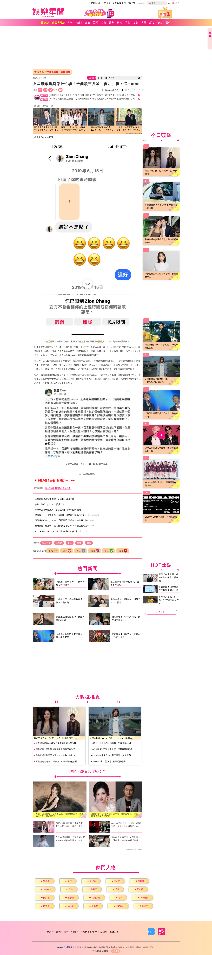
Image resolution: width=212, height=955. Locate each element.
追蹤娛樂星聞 (119, 3)
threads (141, 3)
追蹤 (93, 551)
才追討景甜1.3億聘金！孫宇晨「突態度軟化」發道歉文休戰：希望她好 (114, 815)
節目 (160, 22)
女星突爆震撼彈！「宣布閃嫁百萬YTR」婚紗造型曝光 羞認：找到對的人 (70, 839)
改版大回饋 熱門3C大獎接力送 (50, 504)
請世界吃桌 (59, 22)
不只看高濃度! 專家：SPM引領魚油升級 (169, 599)
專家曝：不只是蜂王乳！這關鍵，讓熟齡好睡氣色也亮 (60, 515)
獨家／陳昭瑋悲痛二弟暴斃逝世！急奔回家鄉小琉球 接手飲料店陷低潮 (70, 825)
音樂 (136, 22)
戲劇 (111, 22)
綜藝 (103, 22)
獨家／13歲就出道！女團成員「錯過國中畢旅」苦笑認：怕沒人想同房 (73, 128)
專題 (144, 22)
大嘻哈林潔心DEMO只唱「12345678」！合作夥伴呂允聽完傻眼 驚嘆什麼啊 (101, 128)
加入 (79, 551)
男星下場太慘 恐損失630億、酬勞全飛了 (53, 738)
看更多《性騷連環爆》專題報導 (53, 72)
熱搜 (87, 22)
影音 (152, 22)
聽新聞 (91, 78)
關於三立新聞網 (55, 932)
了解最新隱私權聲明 (100, 951)
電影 (128, 22)
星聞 (95, 22)
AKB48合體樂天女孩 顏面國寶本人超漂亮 (111, 755)
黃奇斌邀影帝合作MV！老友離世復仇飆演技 (56, 743)
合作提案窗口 (102, 932)
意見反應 (114, 932)
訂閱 (65, 551)
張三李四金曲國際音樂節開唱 (58, 488)
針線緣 (45, 22)
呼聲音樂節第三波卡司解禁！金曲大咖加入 (55, 755)
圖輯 (168, 22)
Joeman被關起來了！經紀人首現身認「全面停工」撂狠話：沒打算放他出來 (126, 825)
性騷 (100, 341)
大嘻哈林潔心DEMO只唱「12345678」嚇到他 (111, 738)
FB (129, 3)
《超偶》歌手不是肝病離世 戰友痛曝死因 (111, 743)
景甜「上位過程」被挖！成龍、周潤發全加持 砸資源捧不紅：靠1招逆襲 (60, 815)
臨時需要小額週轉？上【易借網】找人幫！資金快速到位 (61, 526)
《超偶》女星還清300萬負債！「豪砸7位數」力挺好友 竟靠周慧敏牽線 (129, 128)
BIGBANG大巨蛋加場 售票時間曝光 (108, 761)
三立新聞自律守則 (85, 932)
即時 (71, 22)
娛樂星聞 (36, 78)
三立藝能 (106, 3)
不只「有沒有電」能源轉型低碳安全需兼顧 (169, 577)
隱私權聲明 (69, 932)
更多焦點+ (161, 612)
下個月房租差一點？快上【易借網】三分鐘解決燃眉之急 (61, 520)
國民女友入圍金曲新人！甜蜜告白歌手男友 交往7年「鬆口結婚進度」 (45, 128)
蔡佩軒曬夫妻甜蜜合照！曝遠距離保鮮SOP (55, 749)
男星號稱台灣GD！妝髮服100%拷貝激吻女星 (56, 761)
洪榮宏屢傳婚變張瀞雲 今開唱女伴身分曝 (54, 499)
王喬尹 (49, 341)
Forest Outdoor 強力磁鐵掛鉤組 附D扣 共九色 (63, 531)
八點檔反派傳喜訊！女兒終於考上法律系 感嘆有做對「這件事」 (125, 839)
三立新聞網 (94, 3)
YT (133, 3)
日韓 (120, 22)
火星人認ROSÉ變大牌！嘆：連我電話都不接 (111, 749)
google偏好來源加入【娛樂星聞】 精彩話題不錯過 (58, 510)
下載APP (53, 551)
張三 (81, 341)
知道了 (116, 951)
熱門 (79, 22)
